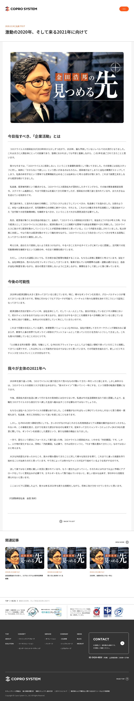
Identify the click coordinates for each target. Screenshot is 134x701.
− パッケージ (49, 644)
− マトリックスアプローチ (26, 639)
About (8, 639)
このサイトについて (60, 691)
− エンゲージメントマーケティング (29, 648)
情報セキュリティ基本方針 (44, 691)
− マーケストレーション (25, 644)
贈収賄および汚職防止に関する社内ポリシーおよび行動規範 (90, 691)
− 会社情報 (63, 639)
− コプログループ (65, 648)
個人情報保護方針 (28, 691)
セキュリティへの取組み (13, 691)
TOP (7, 601)
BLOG (14, 601)
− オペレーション (50, 639)
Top (7, 634)
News (79, 634)
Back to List (69, 521)
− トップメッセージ (66, 644)
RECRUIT (80, 644)
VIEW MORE (119, 542)
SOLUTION (9, 644)
